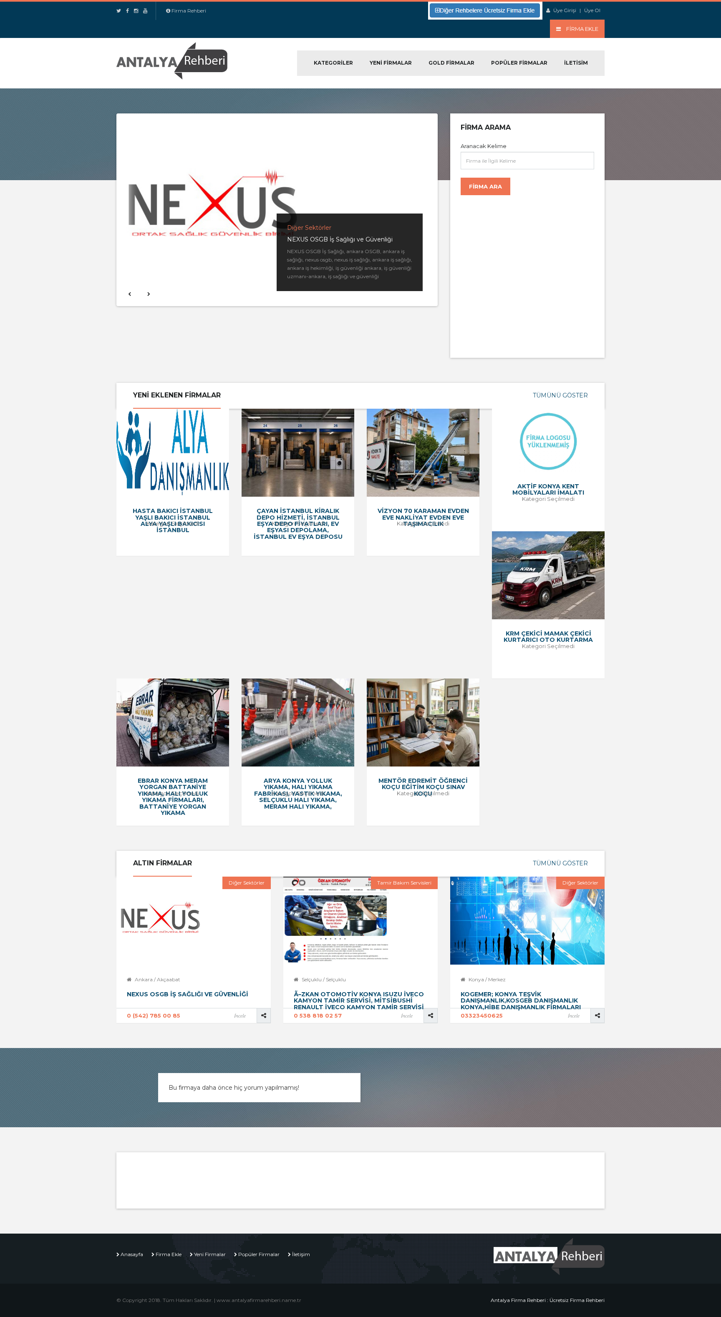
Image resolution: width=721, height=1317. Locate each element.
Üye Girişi (564, 10)
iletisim (576, 63)
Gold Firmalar (451, 63)
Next (148, 293)
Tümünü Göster (560, 395)
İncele (240, 1015)
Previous (129, 293)
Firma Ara (485, 186)
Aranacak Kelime (484, 146)
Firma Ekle (169, 1254)
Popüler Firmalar (519, 63)
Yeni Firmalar (391, 63)
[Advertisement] (529, 272)
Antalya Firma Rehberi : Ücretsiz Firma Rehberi (548, 1300)
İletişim (301, 1254)
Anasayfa (132, 1254)
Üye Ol (592, 10)
